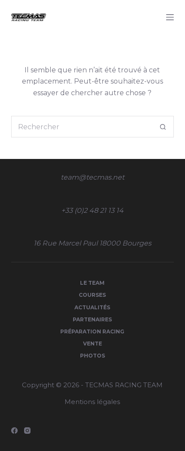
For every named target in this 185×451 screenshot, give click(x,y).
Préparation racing (92, 331)
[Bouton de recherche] (163, 126)
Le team (92, 283)
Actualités (92, 307)
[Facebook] (14, 430)
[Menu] (170, 17)
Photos (92, 355)
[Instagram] (27, 430)
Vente (92, 343)
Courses (92, 295)
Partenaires (92, 319)
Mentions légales (92, 402)
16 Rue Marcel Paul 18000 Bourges (92, 243)
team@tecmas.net (92, 177)
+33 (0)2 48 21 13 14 (92, 210)
